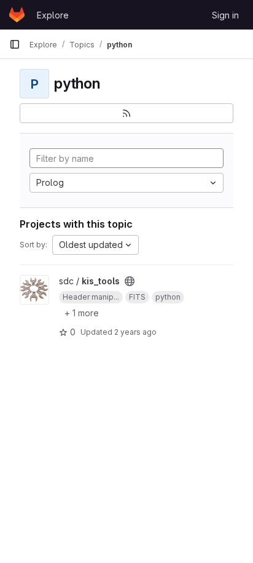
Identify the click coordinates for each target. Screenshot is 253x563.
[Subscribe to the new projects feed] (126, 113)
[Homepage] (17, 15)
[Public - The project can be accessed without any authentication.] (129, 281)
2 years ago (135, 332)
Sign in (225, 15)
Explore (53, 15)
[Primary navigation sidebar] (15, 44)
